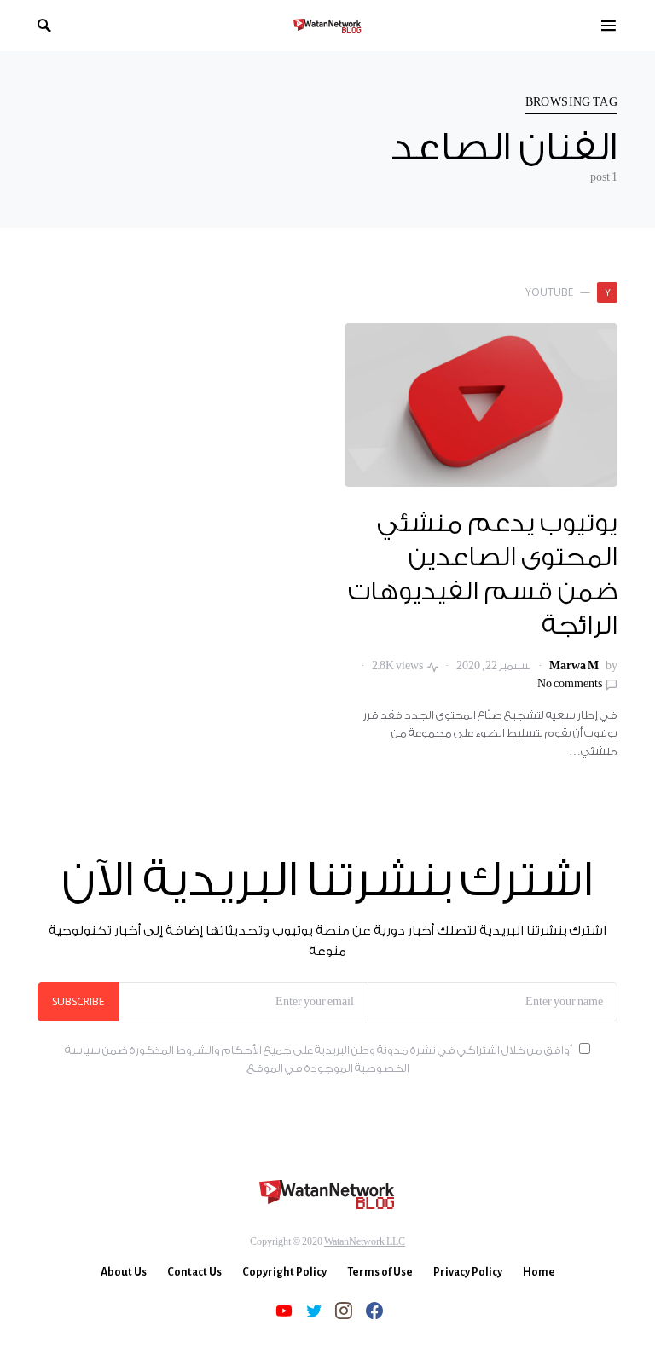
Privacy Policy (467, 1272)
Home (539, 1272)
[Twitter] (314, 1310)
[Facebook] (374, 1310)
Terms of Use (380, 1272)
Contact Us (194, 1272)
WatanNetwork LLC (364, 1242)
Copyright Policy (284, 1272)
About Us (124, 1272)
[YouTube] (284, 1310)
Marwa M (574, 665)
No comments (569, 683)
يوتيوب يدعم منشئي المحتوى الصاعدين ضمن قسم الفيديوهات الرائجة (482, 575)
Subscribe (78, 1001)
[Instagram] (343, 1310)
